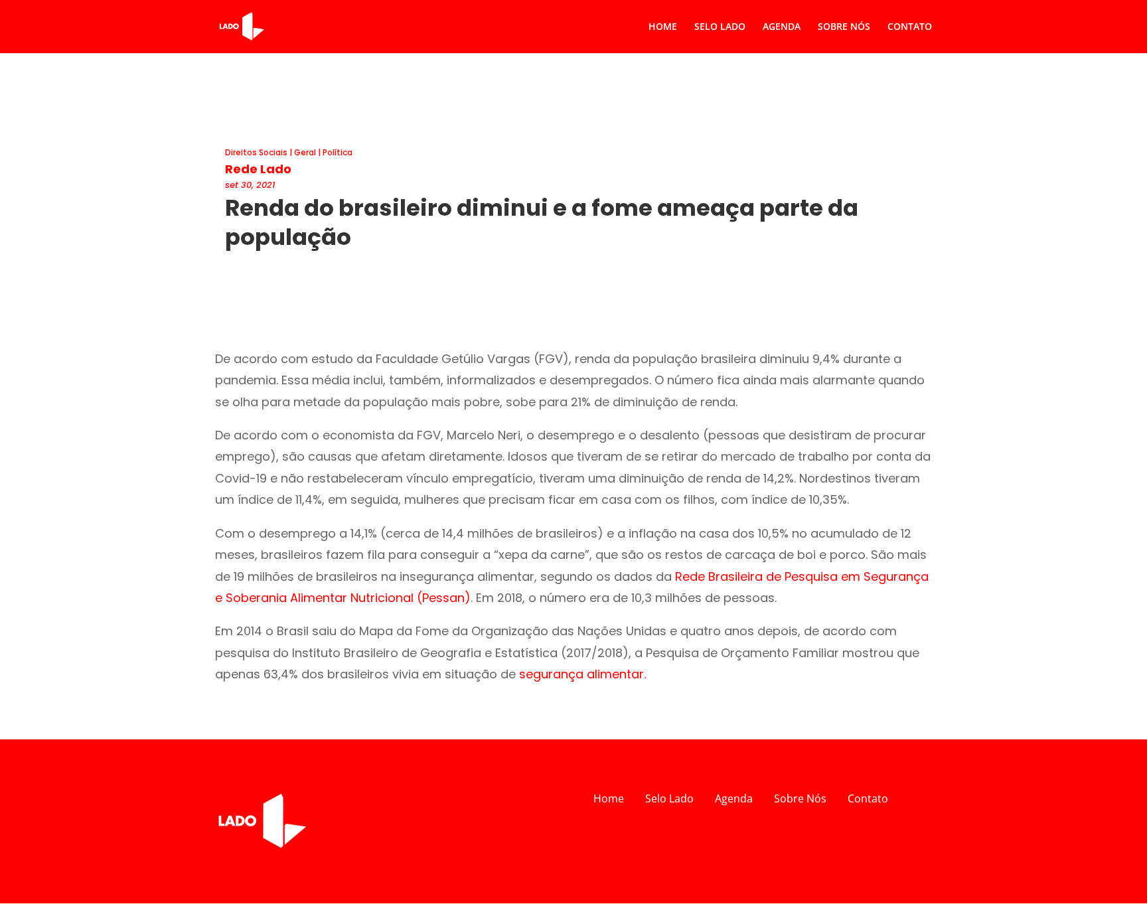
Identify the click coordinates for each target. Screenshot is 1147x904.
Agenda (734, 798)
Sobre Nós (800, 798)
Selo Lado (669, 798)
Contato (868, 798)
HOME (663, 27)
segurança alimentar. (582, 674)
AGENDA (782, 27)
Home (608, 798)
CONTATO (909, 27)
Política (337, 152)
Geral (305, 152)
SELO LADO (719, 27)
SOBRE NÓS (844, 27)
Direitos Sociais (256, 152)
